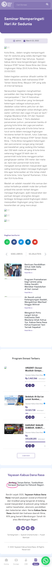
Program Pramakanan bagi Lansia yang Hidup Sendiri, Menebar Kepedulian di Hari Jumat (36, 284)
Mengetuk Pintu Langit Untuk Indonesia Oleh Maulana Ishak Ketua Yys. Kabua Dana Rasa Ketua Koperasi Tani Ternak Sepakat (36, 320)
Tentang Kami (12, 535)
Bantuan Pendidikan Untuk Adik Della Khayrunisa (35, 267)
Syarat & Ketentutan (29, 535)
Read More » (29, 272)
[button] (7, 242)
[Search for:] (32, 4)
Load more (26, 455)
